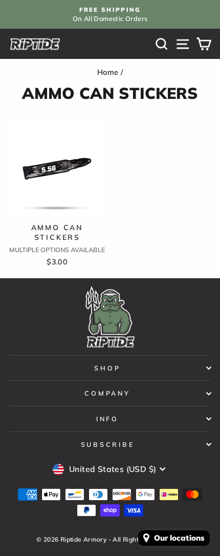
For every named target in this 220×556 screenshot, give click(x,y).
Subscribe (108, 444)
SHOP (107, 368)
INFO (107, 419)
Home (108, 72)
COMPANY (107, 393)
